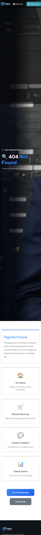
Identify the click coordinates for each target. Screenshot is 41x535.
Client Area (34, 4)
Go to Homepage (20, 492)
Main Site (19, 4)
